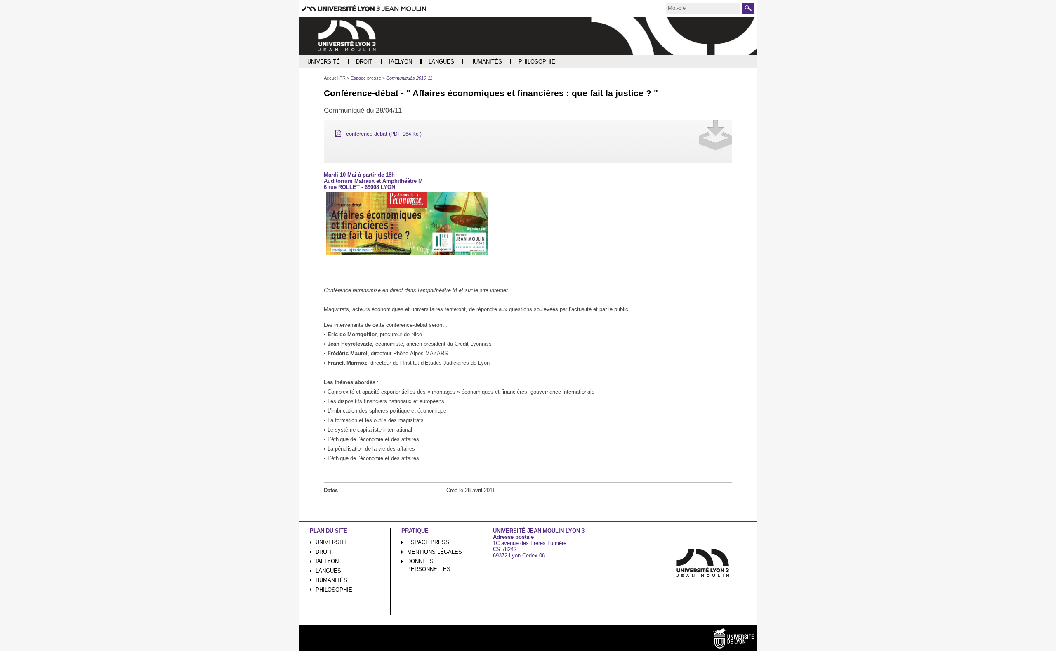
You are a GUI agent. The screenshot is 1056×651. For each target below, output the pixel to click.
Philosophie (334, 590)
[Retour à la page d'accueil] (347, 36)
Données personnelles (428, 565)
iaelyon (327, 561)
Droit (324, 552)
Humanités (331, 580)
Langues (328, 571)
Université (332, 542)
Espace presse (430, 542)
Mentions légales (434, 552)
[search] (703, 8)
